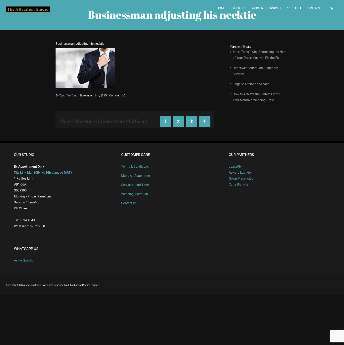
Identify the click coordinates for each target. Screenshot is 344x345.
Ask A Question (24, 260)
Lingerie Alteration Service (251, 84)
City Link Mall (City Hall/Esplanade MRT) (43, 172)
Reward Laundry (240, 172)
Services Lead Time (135, 185)
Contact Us (129, 203)
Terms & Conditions (135, 166)
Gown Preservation (242, 178)
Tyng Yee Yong (68, 95)
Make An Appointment (136, 176)
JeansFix (235, 166)
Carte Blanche (238, 184)
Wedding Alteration (134, 194)
